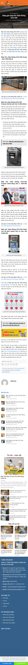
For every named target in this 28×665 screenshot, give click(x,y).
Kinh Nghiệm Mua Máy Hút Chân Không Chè (14, 441)
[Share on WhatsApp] (2, 364)
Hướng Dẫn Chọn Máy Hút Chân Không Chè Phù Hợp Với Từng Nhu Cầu (16, 428)
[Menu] (2, 3)
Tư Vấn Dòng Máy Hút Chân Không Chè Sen (15, 415)
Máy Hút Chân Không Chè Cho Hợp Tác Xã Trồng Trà (15, 402)
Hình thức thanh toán (8, 617)
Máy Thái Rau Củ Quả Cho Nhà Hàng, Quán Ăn (16, 396)
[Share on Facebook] (5, 364)
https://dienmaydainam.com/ (12, 351)
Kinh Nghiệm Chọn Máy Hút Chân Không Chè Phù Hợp (15, 409)
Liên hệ (5, 606)
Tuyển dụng (6, 603)
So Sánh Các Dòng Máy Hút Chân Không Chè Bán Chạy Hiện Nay (15, 421)
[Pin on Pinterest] (13, 364)
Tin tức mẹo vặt (14, 13)
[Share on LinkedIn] (16, 364)
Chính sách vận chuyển (9, 623)
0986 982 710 (11, 584)
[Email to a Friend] (11, 364)
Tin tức (5, 600)
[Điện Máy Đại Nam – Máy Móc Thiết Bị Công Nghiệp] (15, 3)
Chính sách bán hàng (8, 614)
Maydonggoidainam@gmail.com (16, 589)
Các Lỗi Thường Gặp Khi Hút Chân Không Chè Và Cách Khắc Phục (15, 434)
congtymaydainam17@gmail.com (16, 587)
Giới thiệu (5, 598)
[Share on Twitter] (8, 364)
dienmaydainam (5, 284)
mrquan (20, 20)
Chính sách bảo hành (8, 620)
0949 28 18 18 (20, 584)
